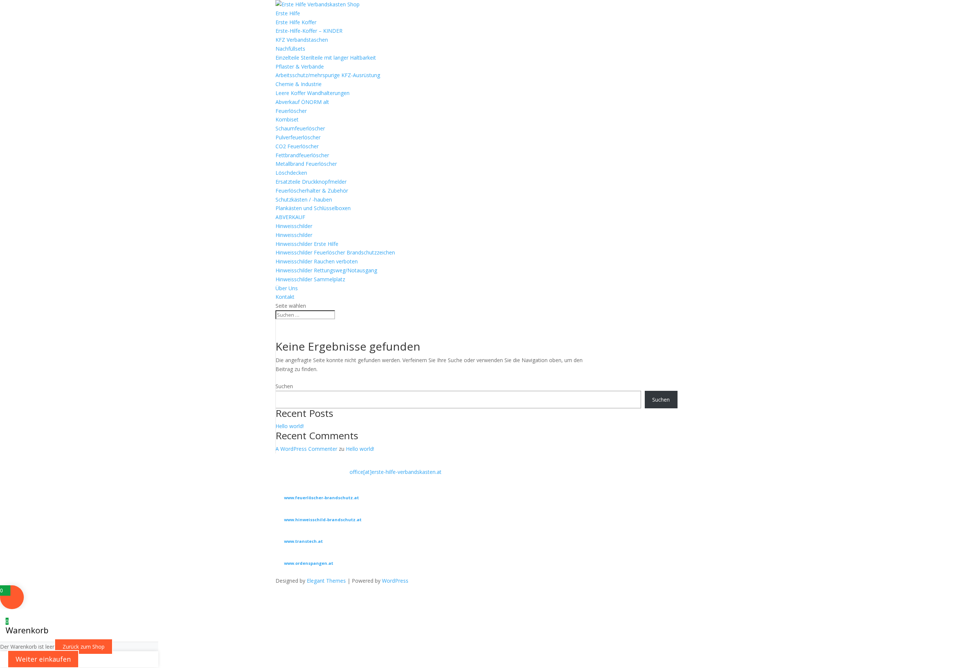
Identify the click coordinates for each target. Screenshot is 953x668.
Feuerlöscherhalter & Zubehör (311, 190)
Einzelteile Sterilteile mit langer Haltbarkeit (325, 57)
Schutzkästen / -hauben (303, 199)
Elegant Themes (326, 580)
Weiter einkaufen (43, 659)
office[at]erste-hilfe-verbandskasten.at (396, 471)
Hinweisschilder (293, 225)
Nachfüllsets (290, 48)
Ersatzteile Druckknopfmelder (311, 181)
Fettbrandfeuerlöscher (302, 155)
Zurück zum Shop (84, 646)
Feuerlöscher (291, 110)
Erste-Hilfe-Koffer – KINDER (308, 30)
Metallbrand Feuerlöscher (306, 163)
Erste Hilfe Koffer (295, 22)
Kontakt (284, 296)
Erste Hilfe (287, 13)
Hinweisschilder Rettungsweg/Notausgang (326, 270)
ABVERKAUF (290, 217)
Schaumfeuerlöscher (300, 128)
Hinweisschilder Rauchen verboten (316, 261)
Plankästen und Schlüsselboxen (313, 208)
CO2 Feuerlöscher (297, 146)
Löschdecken (291, 172)
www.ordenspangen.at (308, 563)
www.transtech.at (303, 541)
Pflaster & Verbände (299, 66)
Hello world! (289, 426)
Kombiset (287, 119)
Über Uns (286, 288)
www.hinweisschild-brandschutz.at (322, 519)
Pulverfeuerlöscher (298, 137)
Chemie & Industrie (298, 84)
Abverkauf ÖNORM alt (302, 101)
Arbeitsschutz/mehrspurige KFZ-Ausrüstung (327, 75)
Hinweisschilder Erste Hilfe (306, 243)
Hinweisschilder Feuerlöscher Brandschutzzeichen (335, 252)
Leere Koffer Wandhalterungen (312, 92)
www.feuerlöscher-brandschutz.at (321, 497)
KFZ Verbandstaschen (301, 39)
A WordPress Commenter (306, 448)
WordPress (395, 580)
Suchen (284, 386)
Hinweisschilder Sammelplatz (310, 279)
